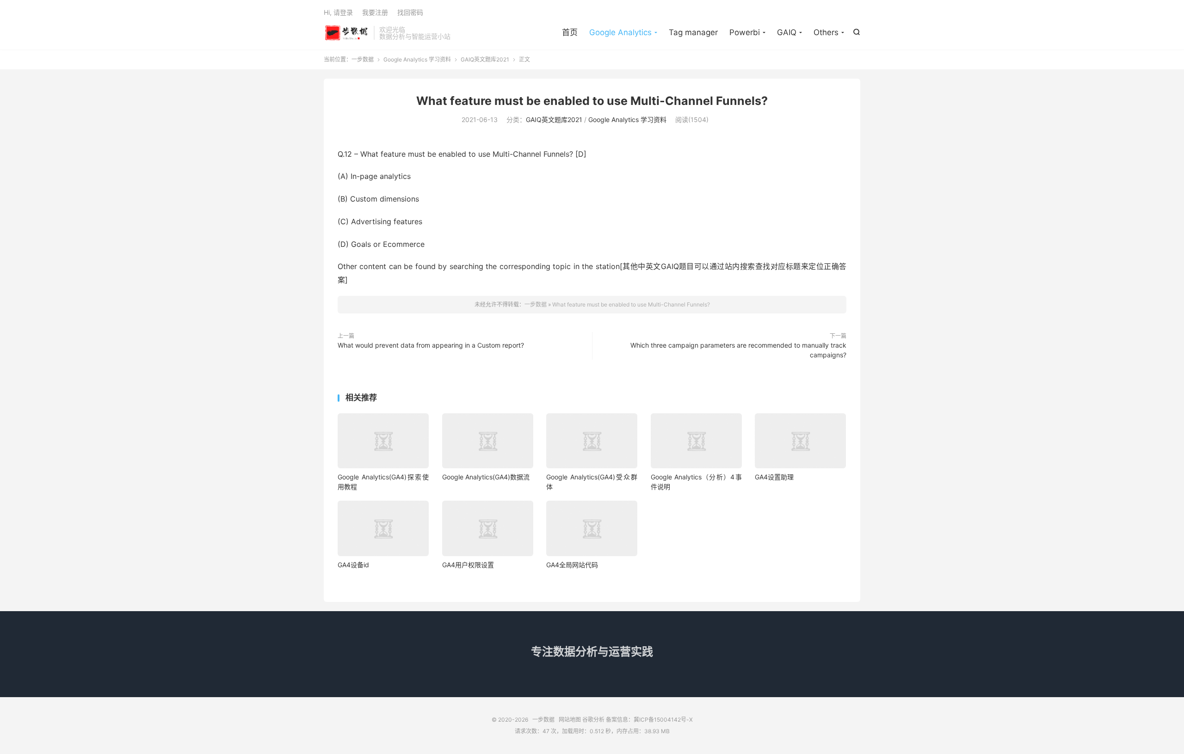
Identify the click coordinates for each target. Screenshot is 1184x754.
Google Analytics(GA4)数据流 (486, 477)
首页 (570, 32)
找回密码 (410, 12)
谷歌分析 (593, 719)
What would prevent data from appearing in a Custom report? (431, 345)
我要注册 (375, 12)
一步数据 (346, 32)
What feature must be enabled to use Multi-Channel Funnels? (592, 101)
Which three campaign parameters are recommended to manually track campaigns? (738, 350)
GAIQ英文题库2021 (485, 59)
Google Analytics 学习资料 (417, 59)
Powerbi (744, 32)
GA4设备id (353, 565)
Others (826, 32)
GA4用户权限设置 (468, 565)
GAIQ (786, 32)
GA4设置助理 (774, 477)
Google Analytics (620, 32)
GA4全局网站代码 (572, 565)
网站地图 (570, 719)
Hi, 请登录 (338, 12)
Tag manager (693, 32)
